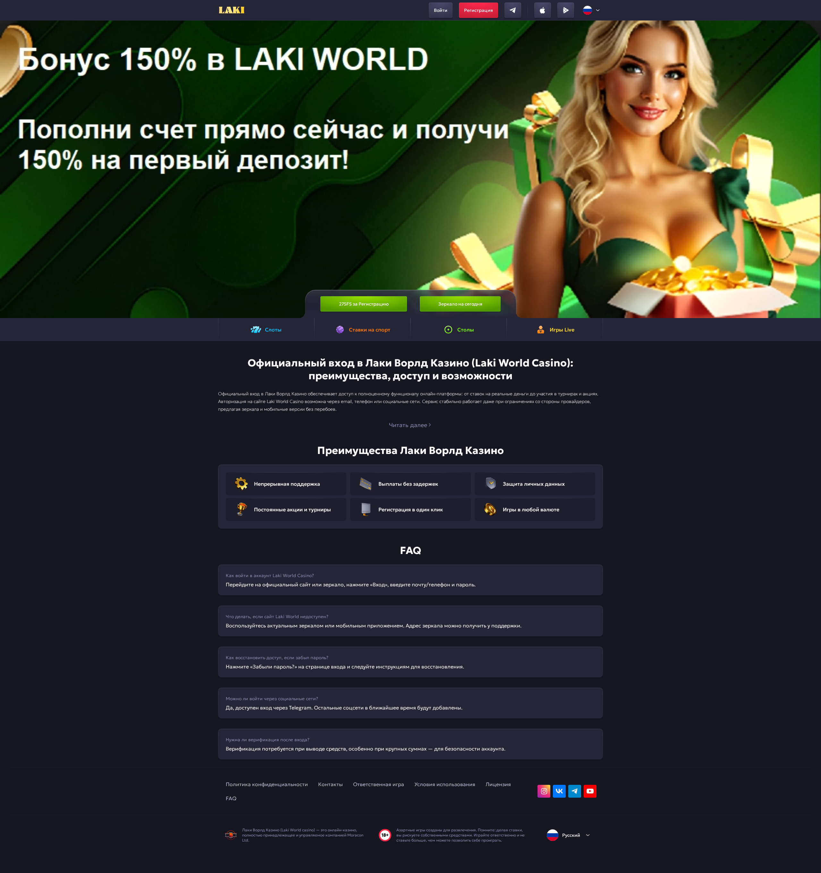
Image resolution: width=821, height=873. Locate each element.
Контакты (330, 784)
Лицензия (498, 784)
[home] (231, 10)
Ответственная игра (378, 784)
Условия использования (444, 784)
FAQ (231, 798)
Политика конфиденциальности (267, 784)
